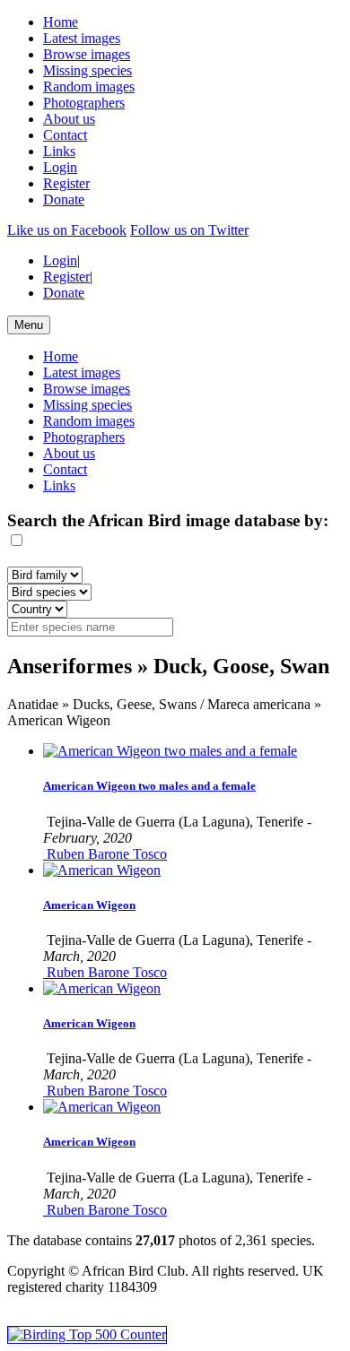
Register (66, 183)
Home (60, 22)
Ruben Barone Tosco (105, 854)
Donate (63, 199)
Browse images (86, 54)
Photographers (84, 102)
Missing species (87, 70)
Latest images (81, 38)
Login (60, 167)
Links (59, 151)
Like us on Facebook (67, 230)
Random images (89, 86)
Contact (65, 135)
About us (69, 118)
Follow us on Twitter (189, 230)
